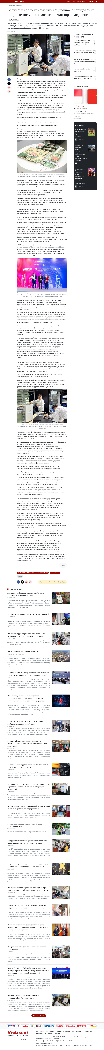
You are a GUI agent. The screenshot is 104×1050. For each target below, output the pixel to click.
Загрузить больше (38, 1015)
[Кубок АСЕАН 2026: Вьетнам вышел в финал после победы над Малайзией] (91, 132)
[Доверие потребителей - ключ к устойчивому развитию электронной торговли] (61, 598)
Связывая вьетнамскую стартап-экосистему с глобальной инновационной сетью (25, 722)
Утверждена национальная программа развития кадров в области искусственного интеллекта (26, 906)
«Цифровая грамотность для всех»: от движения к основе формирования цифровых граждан (27, 841)
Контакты (57, 1033)
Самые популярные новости (84, 36)
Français (79, 1)
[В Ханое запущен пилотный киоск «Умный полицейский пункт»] (61, 829)
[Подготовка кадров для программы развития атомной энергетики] (61, 656)
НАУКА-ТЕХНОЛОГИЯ (14, 6)
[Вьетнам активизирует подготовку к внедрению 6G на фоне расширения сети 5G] (61, 769)
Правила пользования (63, 1031)
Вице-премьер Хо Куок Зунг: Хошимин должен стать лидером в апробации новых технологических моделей (28, 866)
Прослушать (81, 139)
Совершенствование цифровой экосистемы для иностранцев (26, 948)
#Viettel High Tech (55, 572)
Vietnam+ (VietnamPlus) (19, 1)
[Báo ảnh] (81, 1026)
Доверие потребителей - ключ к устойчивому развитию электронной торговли (25, 594)
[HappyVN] (92, 1026)
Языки (86, 1031)
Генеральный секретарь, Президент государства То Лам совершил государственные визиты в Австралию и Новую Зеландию (81, 153)
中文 (87, 1)
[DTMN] (70, 1026)
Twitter (9, 83)
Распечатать (9, 87)
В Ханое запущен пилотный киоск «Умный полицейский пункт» (24, 825)
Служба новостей (41, 1033)
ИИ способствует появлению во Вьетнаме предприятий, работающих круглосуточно (24, 996)
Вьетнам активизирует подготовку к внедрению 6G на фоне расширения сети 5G (28, 766)
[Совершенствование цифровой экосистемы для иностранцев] (61, 952)
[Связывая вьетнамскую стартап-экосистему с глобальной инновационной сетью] (61, 726)
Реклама (50, 1033)
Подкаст (81, 126)
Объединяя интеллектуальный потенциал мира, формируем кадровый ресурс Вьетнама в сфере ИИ (27, 888)
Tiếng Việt (69, 1)
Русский (91, 1)
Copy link (9, 91)
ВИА (91, 1031)
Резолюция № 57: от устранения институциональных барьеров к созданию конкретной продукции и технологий (28, 786)
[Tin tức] (25, 1026)
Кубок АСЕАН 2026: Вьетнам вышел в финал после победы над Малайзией (80, 132)
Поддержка (79, 1031)
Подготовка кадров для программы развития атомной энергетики (25, 652)
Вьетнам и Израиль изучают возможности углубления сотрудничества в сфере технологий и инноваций (27, 743)
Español (83, 1)
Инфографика (82, 87)
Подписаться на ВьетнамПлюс (48, 582)
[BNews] (32, 1026)
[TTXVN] (11, 1026)
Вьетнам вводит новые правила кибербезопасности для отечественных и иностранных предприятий (28, 673)
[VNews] (18, 1026)
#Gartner (20, 576)
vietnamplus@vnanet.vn (46, 1043)
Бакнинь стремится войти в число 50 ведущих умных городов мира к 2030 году (84, 52)
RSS (73, 1031)
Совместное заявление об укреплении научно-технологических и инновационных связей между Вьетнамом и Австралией (27, 927)
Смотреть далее (17, 589)
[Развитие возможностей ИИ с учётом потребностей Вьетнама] (61, 619)
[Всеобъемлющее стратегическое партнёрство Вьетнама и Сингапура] (85, 96)
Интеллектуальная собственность (46, 1031)
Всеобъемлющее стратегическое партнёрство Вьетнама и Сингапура (83, 112)
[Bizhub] (38, 1026)
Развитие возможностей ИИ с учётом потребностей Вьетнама (28, 615)
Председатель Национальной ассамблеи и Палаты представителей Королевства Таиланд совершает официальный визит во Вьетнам (80, 176)
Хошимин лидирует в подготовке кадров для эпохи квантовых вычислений (83, 69)
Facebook (9, 79)
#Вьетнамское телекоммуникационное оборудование (33, 572)
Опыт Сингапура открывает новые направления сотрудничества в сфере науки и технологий (26, 634)
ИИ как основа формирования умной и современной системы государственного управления (28, 807)
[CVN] (60, 1026)
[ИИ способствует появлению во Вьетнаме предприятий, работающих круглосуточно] (61, 1000)
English (73, 1)
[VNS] (49, 1026)
